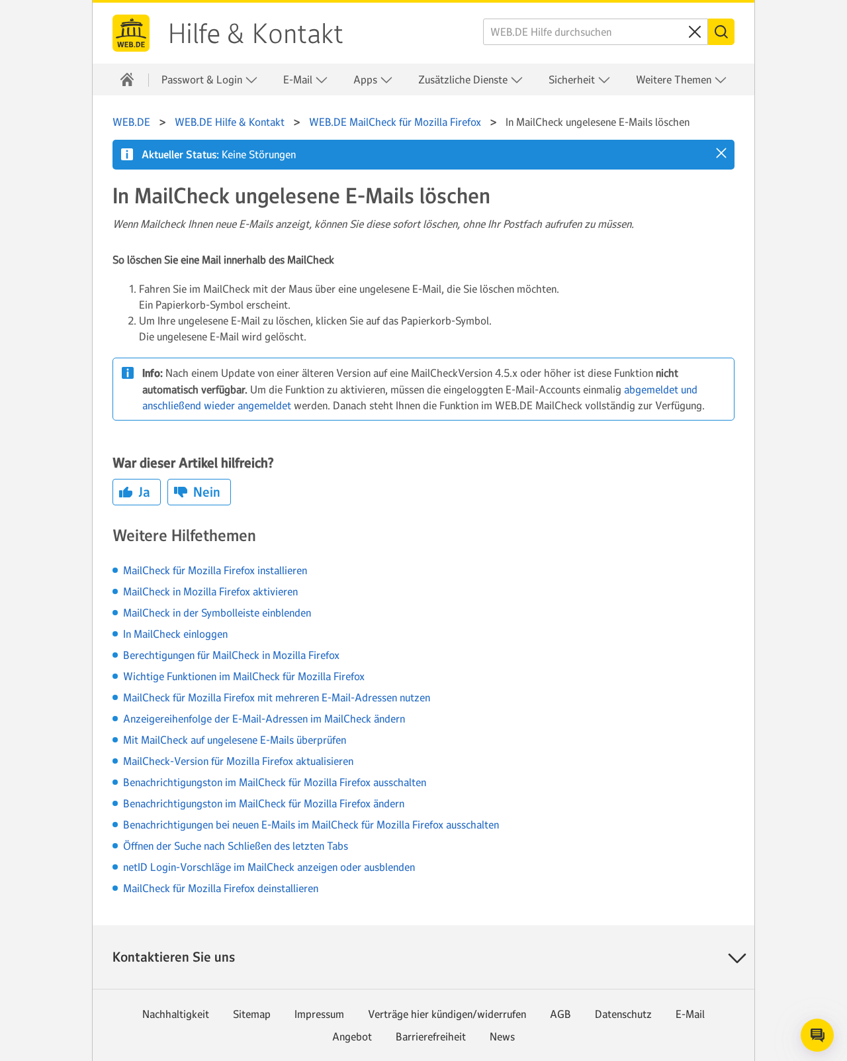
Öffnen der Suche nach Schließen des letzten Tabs (235, 845)
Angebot (352, 1036)
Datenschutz (623, 1014)
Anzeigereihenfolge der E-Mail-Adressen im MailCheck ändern (264, 718)
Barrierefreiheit (431, 1036)
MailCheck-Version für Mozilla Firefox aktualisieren (238, 761)
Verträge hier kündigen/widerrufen (447, 1014)
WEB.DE (131, 33)
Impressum (319, 1014)
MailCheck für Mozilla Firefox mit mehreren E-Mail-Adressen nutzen (276, 697)
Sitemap (252, 1014)
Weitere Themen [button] (675, 79)
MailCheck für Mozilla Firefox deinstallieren (220, 888)
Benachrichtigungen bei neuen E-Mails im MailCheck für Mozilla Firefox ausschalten (311, 824)
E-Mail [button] (299, 79)
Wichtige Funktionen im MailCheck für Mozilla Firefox (244, 676)
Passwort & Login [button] (203, 79)
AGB (560, 1014)
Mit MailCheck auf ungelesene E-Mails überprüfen (234, 739)
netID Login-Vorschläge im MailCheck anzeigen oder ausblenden (269, 867)
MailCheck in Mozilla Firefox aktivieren (210, 591)
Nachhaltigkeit (175, 1014)
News (502, 1036)
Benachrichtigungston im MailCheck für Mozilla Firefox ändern (263, 803)
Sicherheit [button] (573, 79)
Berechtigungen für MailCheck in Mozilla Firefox (231, 655)
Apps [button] (366, 79)
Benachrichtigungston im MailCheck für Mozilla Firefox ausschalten (274, 782)
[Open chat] (817, 1035)
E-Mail (690, 1014)
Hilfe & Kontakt (255, 33)
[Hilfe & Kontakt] (127, 79)
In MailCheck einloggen (175, 633)
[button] (721, 153)
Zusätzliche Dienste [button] (464, 79)
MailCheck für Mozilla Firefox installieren (215, 570)
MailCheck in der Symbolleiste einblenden (217, 612)
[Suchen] (721, 32)
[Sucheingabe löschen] (695, 32)
